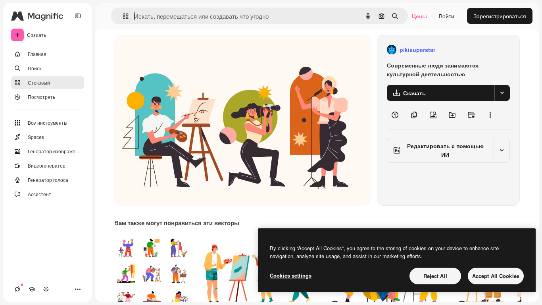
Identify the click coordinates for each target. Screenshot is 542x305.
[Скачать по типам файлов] (502, 93)
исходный (167, 50)
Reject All (435, 276)
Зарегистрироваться (499, 16)
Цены (419, 16)
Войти (446, 16)
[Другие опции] (490, 115)
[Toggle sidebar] (77, 16)
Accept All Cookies (495, 276)
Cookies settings (290, 275)
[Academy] (31, 289)
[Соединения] (17, 289)
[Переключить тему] (46, 289)
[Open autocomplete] (122, 16)
